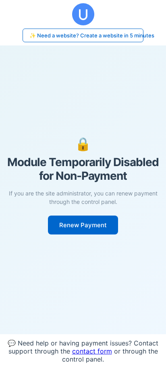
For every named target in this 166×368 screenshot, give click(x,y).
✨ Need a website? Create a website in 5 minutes (86, 35)
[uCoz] (83, 14)
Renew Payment (83, 225)
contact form (92, 351)
